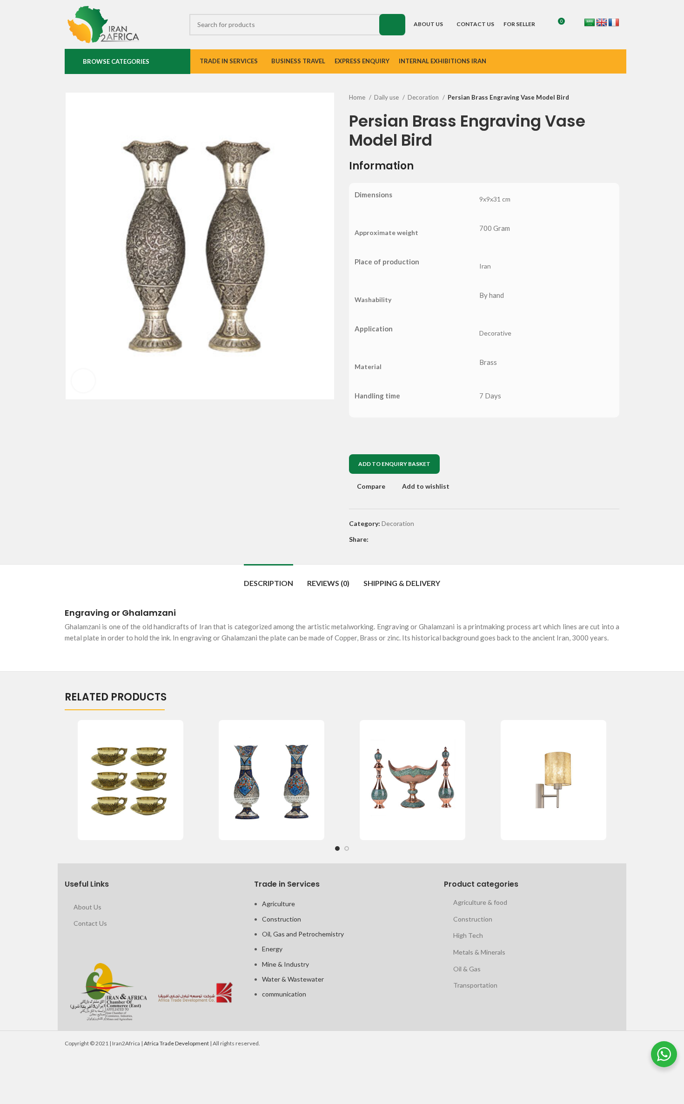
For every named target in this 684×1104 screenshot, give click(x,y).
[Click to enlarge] (83, 380)
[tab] (268, 578)
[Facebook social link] (376, 539)
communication (284, 994)
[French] (613, 22)
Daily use (387, 97)
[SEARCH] (392, 24)
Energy (272, 949)
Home (358, 97)
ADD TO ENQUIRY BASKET (394, 463)
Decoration (424, 97)
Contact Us (90, 923)
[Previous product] (596, 97)
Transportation (475, 985)
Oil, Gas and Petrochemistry (303, 934)
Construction (281, 919)
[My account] (571, 24)
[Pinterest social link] (397, 539)
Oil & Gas (467, 969)
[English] (601, 22)
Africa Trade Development (176, 1043)
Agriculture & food (480, 902)
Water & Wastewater (293, 979)
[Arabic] (589, 22)
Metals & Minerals (479, 952)
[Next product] (614, 97)
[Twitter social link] (387, 539)
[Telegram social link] (419, 539)
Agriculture (278, 904)
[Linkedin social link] (408, 539)
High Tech (468, 935)
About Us (87, 907)
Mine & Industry (285, 964)
